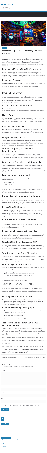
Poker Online (21, 13)
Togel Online (36, 13)
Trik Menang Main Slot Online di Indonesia (35, 357)
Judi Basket (12, 15)
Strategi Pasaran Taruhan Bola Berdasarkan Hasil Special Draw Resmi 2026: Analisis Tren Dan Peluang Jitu (23, 431)
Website (3, 398)
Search (2, 419)
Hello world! (15, 439)
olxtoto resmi (3, 446)
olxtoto (2, 443)
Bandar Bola (5, 13)
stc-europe (7, 4)
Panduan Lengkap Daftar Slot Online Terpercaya (10, 358)
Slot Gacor (28, 13)
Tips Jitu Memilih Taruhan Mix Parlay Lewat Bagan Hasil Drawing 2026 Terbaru (17, 425)
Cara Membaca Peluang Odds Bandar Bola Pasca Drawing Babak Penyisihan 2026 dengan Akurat (21, 429)
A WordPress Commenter (6, 439)
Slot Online (5, 15)
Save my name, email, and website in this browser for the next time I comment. (21, 405)
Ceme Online (13, 13)
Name (3, 387)
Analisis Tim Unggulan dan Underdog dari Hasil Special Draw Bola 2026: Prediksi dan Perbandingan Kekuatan (23, 427)
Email (2, 393)
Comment (3, 370)
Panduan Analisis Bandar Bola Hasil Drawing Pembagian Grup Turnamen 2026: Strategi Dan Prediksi (21, 433)
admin (10, 55)
